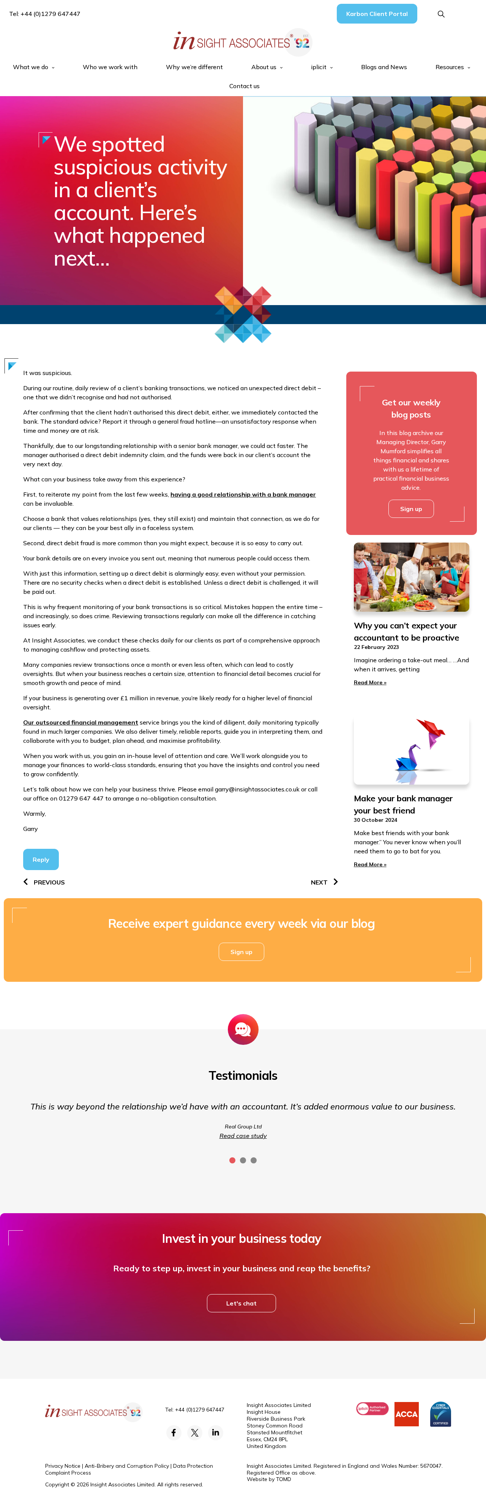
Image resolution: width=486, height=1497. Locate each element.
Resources (450, 67)
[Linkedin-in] (215, 1432)
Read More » (370, 682)
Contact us (244, 86)
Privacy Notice (62, 1465)
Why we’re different (194, 67)
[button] (441, 14)
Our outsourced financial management (80, 722)
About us (263, 67)
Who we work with (110, 67)
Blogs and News (384, 67)
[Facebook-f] (173, 1432)
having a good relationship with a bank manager (243, 494)
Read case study (243, 1135)
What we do (30, 67)
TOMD (283, 1479)
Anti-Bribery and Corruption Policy (127, 1465)
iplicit (319, 67)
